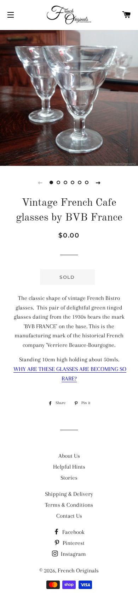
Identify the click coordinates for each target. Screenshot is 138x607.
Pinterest (73, 543)
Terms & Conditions (69, 504)
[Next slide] (98, 182)
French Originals (78, 570)
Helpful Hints (69, 466)
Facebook (73, 532)
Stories (69, 477)
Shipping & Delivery (69, 494)
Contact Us (69, 515)
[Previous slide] (40, 182)
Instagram (72, 554)
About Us (69, 455)
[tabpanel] (69, 97)
